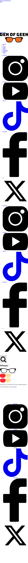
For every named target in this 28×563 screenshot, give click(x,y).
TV (3, 45)
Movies (4, 44)
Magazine (5, 51)
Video (4, 52)
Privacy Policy (13, 561)
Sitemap (19, 561)
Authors (21, 397)
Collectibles (5, 50)
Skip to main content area (5, 0)
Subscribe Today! (15, 400)
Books (4, 49)
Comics (4, 48)
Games (4, 46)
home (15, 386)
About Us (9, 397)
